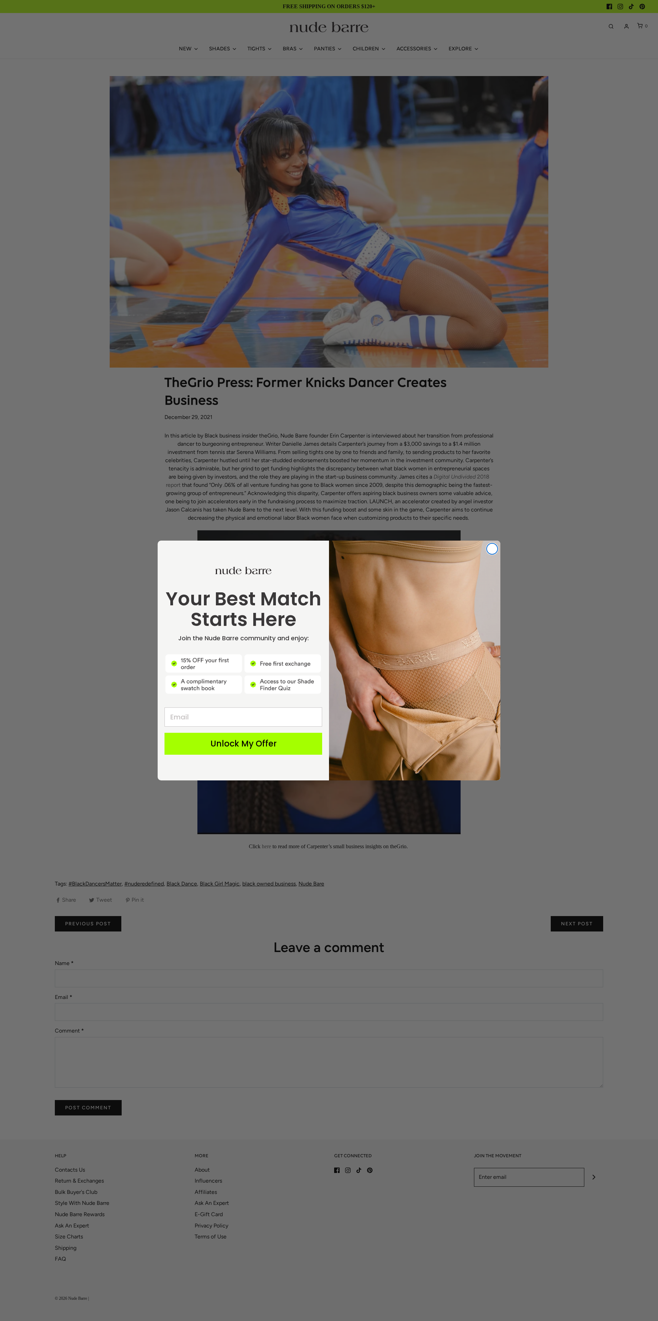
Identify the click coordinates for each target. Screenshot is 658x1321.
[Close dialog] (492, 548)
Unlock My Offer (243, 743)
